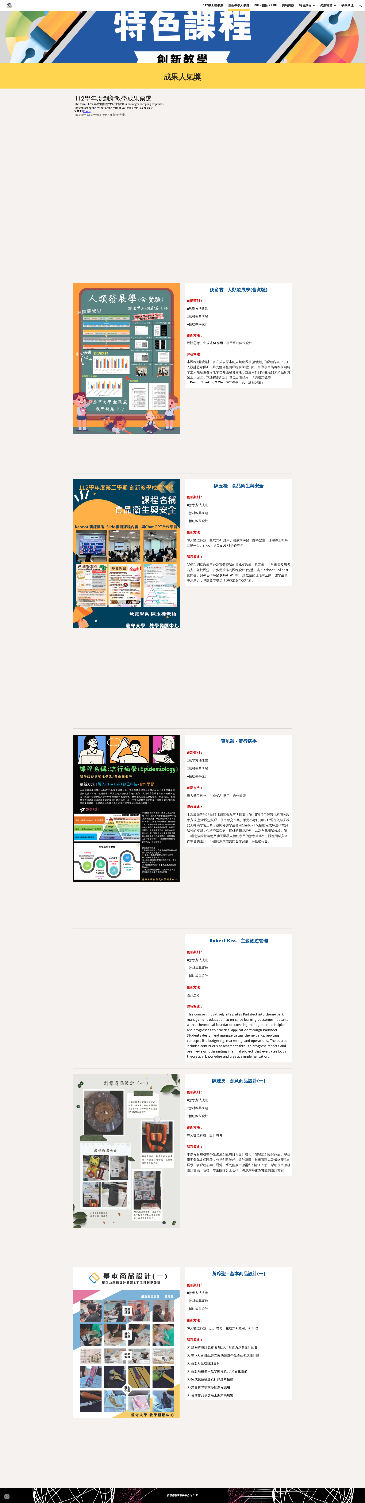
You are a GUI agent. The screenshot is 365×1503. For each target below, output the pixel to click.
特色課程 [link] (305, 5)
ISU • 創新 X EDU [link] (265, 5)
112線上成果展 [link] (213, 5)
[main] (182, 76)
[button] (360, 5)
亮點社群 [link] (326, 5)
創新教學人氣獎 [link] (238, 5)
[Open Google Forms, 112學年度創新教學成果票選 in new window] (285, 98)
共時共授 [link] (288, 5)
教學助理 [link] (347, 5)
